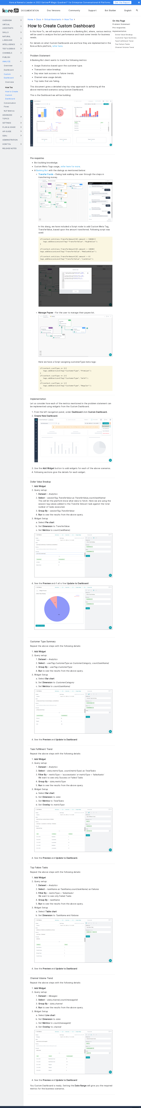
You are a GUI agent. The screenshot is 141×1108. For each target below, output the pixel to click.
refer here (57, 46)
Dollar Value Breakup (124, 35)
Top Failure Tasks (122, 44)
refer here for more (70, 166)
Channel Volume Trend (124, 47)
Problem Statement (121, 24)
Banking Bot (42, 170)
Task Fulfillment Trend (124, 41)
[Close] (139, 2)
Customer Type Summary (125, 38)
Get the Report (122, 2)
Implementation (119, 31)
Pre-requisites (119, 28)
